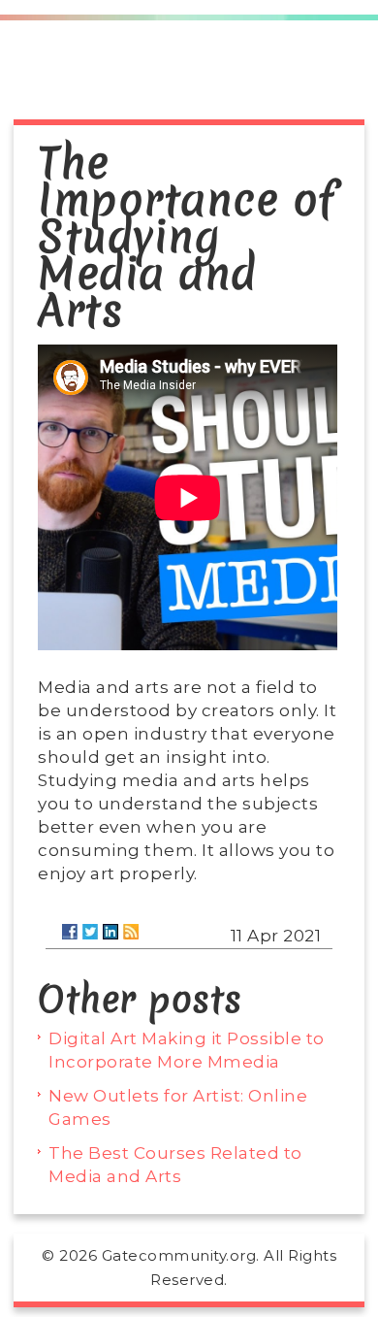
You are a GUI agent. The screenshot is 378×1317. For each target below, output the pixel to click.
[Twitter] (90, 931)
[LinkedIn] (110, 931)
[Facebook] (70, 931)
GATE (189, 76)
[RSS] (131, 931)
